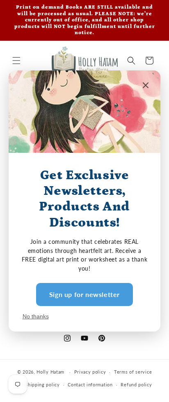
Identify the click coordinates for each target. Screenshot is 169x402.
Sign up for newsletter (84, 294)
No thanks (36, 316)
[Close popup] (145, 86)
